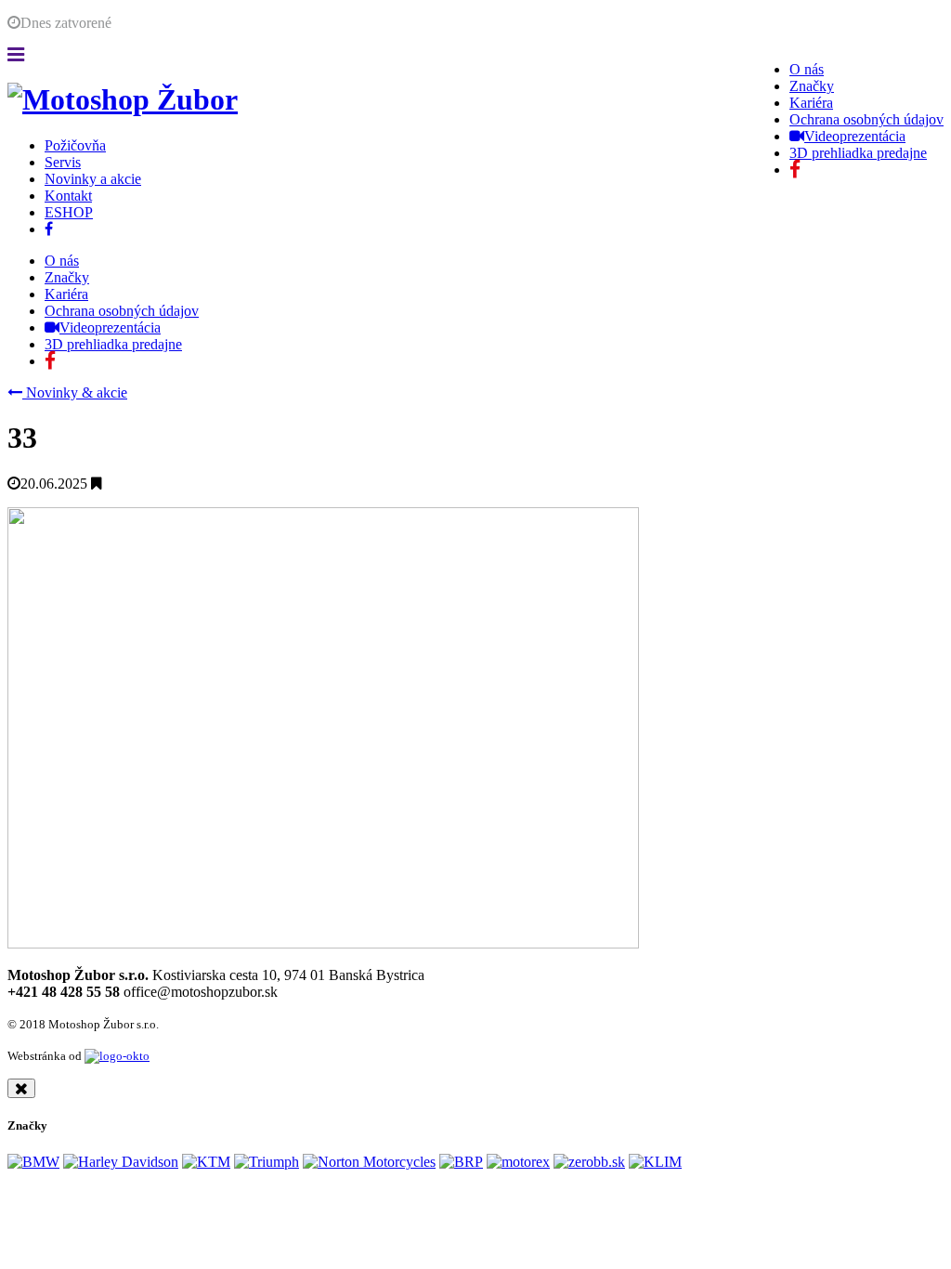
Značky (811, 86)
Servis (63, 162)
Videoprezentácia (854, 136)
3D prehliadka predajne (858, 153)
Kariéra (811, 103)
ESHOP (69, 212)
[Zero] (589, 1162)
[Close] (21, 1088)
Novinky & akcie (74, 392)
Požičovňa (75, 145)
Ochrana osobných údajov (866, 119)
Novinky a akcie (93, 179)
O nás (806, 69)
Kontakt (68, 195)
